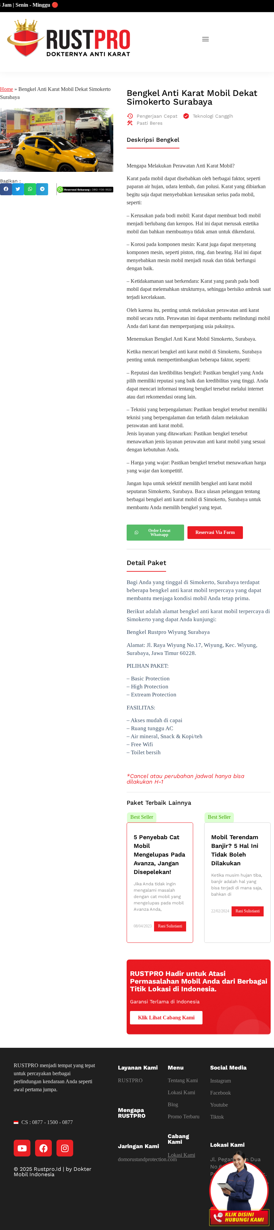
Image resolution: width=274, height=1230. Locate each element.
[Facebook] (43, 1148)
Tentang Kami (183, 1080)
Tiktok (217, 1117)
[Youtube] (22, 1148)
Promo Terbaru (183, 1116)
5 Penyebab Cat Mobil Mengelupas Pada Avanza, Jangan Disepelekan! (159, 854)
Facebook (220, 1093)
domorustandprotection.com (147, 1159)
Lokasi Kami (181, 1092)
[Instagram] (64, 1148)
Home (6, 89)
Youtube (219, 1105)
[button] (205, 38)
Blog (173, 1104)
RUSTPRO (130, 1080)
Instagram (220, 1081)
